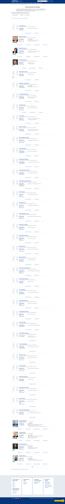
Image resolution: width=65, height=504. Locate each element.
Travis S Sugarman (23, 344)
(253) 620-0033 (21, 39)
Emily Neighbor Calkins (24, 137)
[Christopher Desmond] (15, 313)
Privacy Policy (47, 498)
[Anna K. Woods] (15, 368)
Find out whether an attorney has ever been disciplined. (37, 482)
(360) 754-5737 (21, 194)
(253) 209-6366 (21, 446)
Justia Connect (31, 498)
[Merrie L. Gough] (15, 129)
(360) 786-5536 (21, 357)
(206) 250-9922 (21, 183)
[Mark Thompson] (15, 324)
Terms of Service (43, 498)
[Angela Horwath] (15, 38)
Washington (22, 4)
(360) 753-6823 (21, 368)
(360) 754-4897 (21, 74)
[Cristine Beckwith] (15, 423)
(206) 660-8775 (21, 458)
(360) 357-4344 (21, 107)
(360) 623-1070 (21, 62)
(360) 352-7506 (21, 314)
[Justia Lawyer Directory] (15, 1)
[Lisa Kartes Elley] (15, 150)
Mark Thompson (22, 322)
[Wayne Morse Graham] (15, 237)
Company (38, 498)
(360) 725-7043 (21, 292)
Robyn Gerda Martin (23, 376)
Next (32, 466)
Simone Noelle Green (23, 300)
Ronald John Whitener (23, 159)
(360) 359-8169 (21, 28)
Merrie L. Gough (22, 126)
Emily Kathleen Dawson (24, 333)
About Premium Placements (48, 485)
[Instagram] (18, 498)
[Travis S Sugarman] (15, 346)
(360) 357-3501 (21, 205)
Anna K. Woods (22, 365)
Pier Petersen (22, 191)
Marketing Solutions (51, 498)
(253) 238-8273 (21, 423)
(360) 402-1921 (21, 129)
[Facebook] (17, 498)
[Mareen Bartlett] (15, 259)
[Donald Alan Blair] (15, 62)
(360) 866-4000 (21, 151)
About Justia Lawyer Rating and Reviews (48, 487)
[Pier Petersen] (15, 194)
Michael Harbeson (23, 444)
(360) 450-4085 (21, 161)
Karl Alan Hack (22, 105)
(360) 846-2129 (21, 281)
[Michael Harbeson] (15, 446)
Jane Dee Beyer (22, 289)
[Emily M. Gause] (15, 458)
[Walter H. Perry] (15, 357)
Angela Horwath (22, 36)
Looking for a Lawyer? (58, 500)
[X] (21, 498)
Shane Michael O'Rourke (24, 170)
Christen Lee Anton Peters (24, 268)
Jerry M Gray (21, 115)
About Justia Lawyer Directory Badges (47, 482)
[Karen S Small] (15, 400)
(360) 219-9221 (21, 172)
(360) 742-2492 (21, 379)
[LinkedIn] (15, 498)
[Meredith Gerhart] (15, 50)
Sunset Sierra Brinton (23, 278)
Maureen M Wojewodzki (24, 409)
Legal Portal (34, 498)
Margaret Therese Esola (24, 83)
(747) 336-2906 (21, 390)
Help (39, 498)
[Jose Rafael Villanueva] (15, 96)
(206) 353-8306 (21, 85)
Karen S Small (22, 398)
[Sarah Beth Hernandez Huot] (15, 183)
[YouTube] (16, 498)
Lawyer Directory (15, 4)
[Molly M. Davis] (15, 248)
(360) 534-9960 (21, 216)
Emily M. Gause (22, 455)
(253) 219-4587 (21, 248)
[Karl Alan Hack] (15, 107)
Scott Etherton (22, 25)
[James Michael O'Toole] (15, 389)
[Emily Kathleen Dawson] (15, 335)
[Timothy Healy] (15, 434)
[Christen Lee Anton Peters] (15, 270)
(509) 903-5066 (21, 303)
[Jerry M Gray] (15, 118)
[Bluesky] (20, 498)
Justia (12, 4)
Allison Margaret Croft (24, 213)
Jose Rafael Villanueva (24, 94)
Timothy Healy (22, 432)
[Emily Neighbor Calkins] (15, 139)
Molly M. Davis (22, 246)
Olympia (14, 481)
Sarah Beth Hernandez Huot (25, 180)
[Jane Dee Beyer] (15, 292)
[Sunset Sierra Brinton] (15, 281)
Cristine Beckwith (23, 420)
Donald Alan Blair (23, 59)
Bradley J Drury (22, 202)
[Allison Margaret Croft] (15, 215)
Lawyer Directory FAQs (48, 483)
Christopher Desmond (23, 311)
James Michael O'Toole (24, 387)
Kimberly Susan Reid (23, 224)
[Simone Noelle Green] (15, 302)
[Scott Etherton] (15, 28)
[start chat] (63, 501)
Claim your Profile (47, 484)
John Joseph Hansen (23, 71)
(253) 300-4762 (21, 435)
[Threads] (19, 498)
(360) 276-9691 (21, 50)
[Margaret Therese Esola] (15, 85)
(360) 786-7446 (21, 346)
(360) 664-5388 (21, 412)
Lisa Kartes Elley (22, 148)
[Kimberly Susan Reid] (15, 226)
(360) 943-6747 (21, 118)
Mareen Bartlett (22, 257)
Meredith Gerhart (23, 48)
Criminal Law (25, 481)
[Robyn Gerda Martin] (15, 378)
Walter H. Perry (22, 354)
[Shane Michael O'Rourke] (15, 172)
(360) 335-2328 (21, 227)
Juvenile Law (19, 4)
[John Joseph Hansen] (15, 73)
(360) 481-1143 (21, 140)
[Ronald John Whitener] (15, 161)
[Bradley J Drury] (15, 205)
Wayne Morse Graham (23, 235)
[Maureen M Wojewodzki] (15, 412)
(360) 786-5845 (21, 96)
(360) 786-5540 (21, 270)
